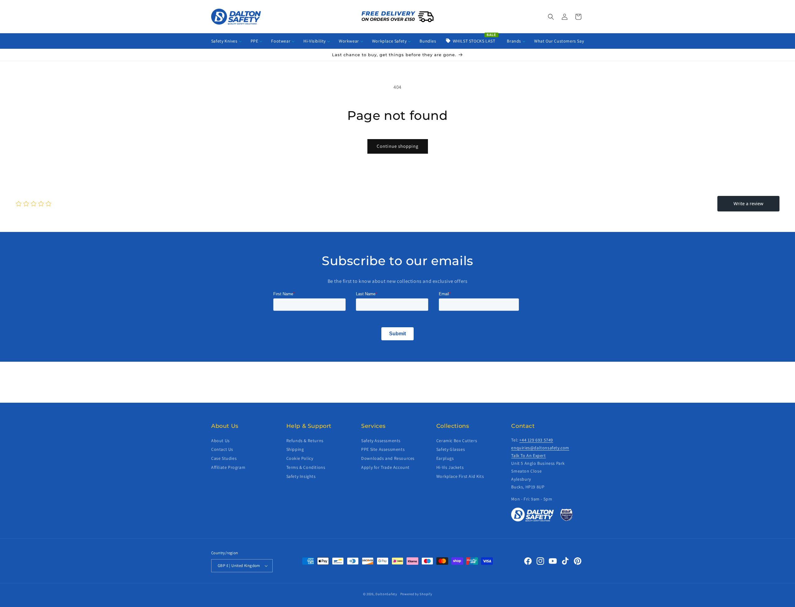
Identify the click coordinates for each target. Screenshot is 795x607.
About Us (220, 440)
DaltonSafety (386, 594)
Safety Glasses (450, 449)
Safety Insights (301, 476)
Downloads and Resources (388, 458)
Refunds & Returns (305, 440)
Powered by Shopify (416, 594)
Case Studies (224, 458)
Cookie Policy (299, 458)
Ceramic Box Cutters (456, 440)
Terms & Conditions (305, 467)
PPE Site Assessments (383, 449)
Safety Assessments (381, 440)
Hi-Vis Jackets (450, 467)
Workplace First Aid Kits (460, 476)
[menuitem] (226, 41)
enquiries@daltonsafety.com (540, 448)
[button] (551, 17)
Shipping (295, 449)
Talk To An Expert (528, 455)
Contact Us (222, 449)
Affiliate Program (228, 467)
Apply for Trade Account (385, 467)
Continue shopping (398, 146)
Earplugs (445, 458)
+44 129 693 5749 (536, 440)
